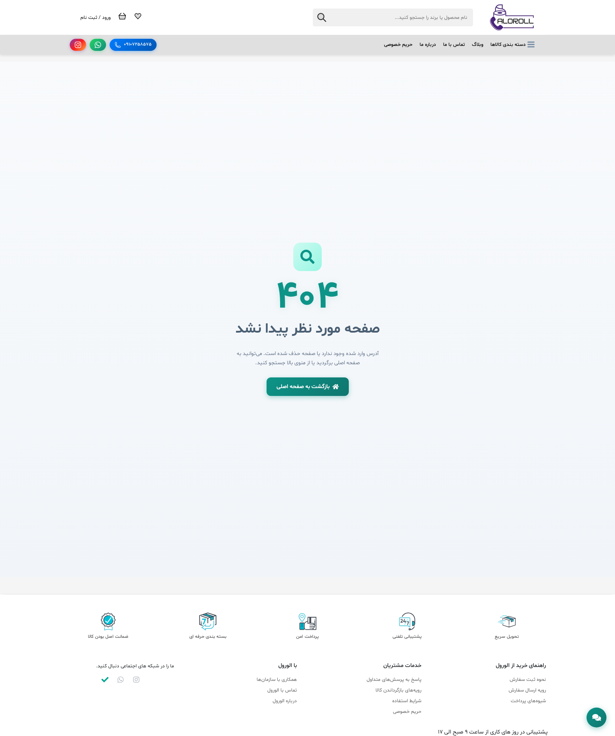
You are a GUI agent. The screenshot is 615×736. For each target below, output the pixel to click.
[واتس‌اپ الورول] (121, 680)
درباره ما (428, 44)
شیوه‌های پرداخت (528, 701)
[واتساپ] (98, 45)
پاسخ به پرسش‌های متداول (394, 679)
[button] (596, 717)
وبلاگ (477, 44)
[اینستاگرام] (78, 45)
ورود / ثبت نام (95, 17)
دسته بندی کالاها (508, 44)
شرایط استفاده (406, 701)
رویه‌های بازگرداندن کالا (398, 690)
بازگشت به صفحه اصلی (303, 387)
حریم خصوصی (398, 44)
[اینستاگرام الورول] (136, 680)
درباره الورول (285, 701)
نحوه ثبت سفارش (528, 679)
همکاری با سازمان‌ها (277, 679)
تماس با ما (454, 44)
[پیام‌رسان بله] (105, 680)
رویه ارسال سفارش (527, 690)
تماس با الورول (282, 690)
